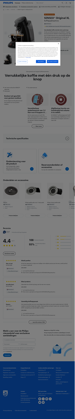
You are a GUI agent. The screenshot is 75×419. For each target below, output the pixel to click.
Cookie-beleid (28, 57)
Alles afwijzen (41, 61)
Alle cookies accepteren (52, 61)
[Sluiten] (58, 43)
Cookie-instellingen (23, 61)
